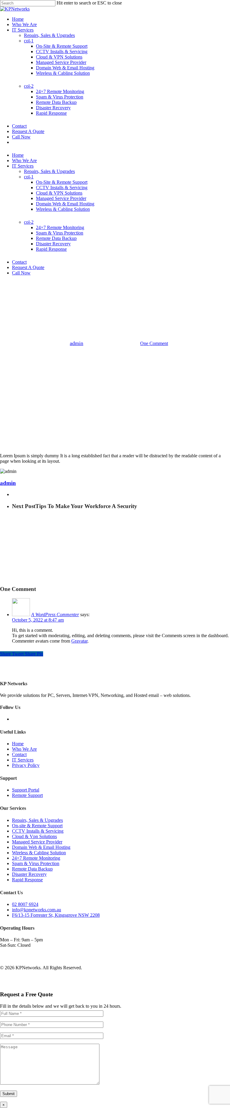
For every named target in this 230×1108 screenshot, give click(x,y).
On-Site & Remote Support (61, 182)
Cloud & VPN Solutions (59, 192)
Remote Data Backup (56, 238)
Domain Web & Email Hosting (65, 203)
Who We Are (24, 160)
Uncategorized (115, 312)
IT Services (23, 165)
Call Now (21, 272)
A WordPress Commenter (55, 614)
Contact (19, 262)
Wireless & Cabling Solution (63, 209)
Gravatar (79, 640)
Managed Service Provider (61, 198)
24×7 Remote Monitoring (60, 227)
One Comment (154, 343)
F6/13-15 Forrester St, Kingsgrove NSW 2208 (56, 915)
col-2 (29, 222)
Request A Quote (28, 267)
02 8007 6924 (25, 904)
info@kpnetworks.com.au (36, 909)
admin (76, 343)
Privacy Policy (26, 765)
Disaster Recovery (53, 243)
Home (18, 155)
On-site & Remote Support (37, 825)
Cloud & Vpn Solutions (34, 836)
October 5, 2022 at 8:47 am (38, 619)
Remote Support (27, 795)
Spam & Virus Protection (59, 232)
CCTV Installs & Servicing (61, 187)
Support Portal (25, 789)
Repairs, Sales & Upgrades (37, 820)
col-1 (29, 176)
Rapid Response (51, 249)
